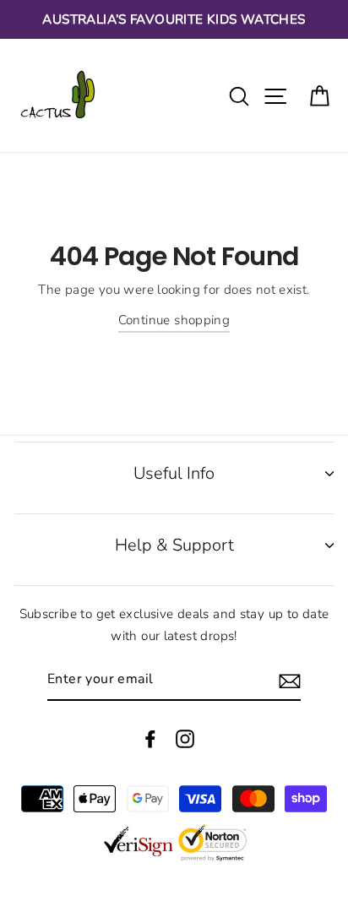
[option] (174, 19)
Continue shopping (174, 320)
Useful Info (174, 473)
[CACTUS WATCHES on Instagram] (185, 737)
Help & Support (174, 545)
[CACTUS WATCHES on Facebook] (150, 737)
